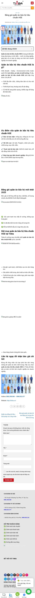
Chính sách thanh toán (12, 529)
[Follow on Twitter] (11, 575)
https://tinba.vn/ (11, 400)
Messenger (24, 597)
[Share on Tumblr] (23, 406)
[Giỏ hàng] (32, 3)
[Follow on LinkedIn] (20, 575)
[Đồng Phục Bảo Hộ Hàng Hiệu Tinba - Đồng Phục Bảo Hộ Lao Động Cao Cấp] (17, 3)
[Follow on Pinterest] (17, 575)
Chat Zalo (11, 597)
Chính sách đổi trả (11, 539)
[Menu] (2, 3)
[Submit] (32, 7)
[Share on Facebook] (11, 406)
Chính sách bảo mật (12, 532)
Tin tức (17, 12)
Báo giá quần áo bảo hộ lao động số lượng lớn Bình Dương (26, 415)
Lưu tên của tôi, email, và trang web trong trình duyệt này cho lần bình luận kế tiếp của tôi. (16, 474)
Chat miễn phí (4, 597)
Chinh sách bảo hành (12, 535)
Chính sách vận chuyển (13, 526)
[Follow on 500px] (5, 579)
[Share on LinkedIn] (20, 406)
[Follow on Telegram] (11, 579)
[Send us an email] (14, 575)
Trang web (6, 463)
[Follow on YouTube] (23, 575)
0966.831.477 (20, 396)
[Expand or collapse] (32, 49)
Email (5, 455)
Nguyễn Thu (26, 22)
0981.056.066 (10, 396)
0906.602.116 (25, 517)
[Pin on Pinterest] (17, 406)
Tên (4, 448)
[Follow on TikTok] (8, 575)
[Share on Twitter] (14, 406)
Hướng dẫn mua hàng (12, 542)
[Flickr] (26, 575)
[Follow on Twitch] (14, 579)
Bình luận (6, 433)
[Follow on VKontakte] (8, 579)
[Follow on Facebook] (5, 575)
